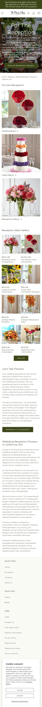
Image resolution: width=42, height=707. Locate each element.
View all (21, 358)
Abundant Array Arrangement (9, 261)
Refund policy (10, 643)
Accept (20, 690)
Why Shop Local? (12, 627)
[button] (28, 13)
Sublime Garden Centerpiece (9, 291)
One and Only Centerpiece (8, 351)
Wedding (11, 77)
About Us (8, 583)
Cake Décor (8, 175)
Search (7, 597)
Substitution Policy (12, 648)
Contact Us (9, 622)
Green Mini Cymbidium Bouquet (30, 291)
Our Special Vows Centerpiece (29, 261)
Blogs (7, 602)
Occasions (9, 572)
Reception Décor (11, 219)
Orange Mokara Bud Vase (30, 321)
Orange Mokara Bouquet (8, 321)
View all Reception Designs (21, 66)
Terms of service (11, 654)
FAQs (7, 617)
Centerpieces (9, 131)
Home (4, 77)
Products (8, 577)
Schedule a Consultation (18, 429)
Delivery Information (13, 633)
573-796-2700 (19, 57)
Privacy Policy (10, 638)
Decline (20, 696)
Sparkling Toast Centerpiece (28, 351)
